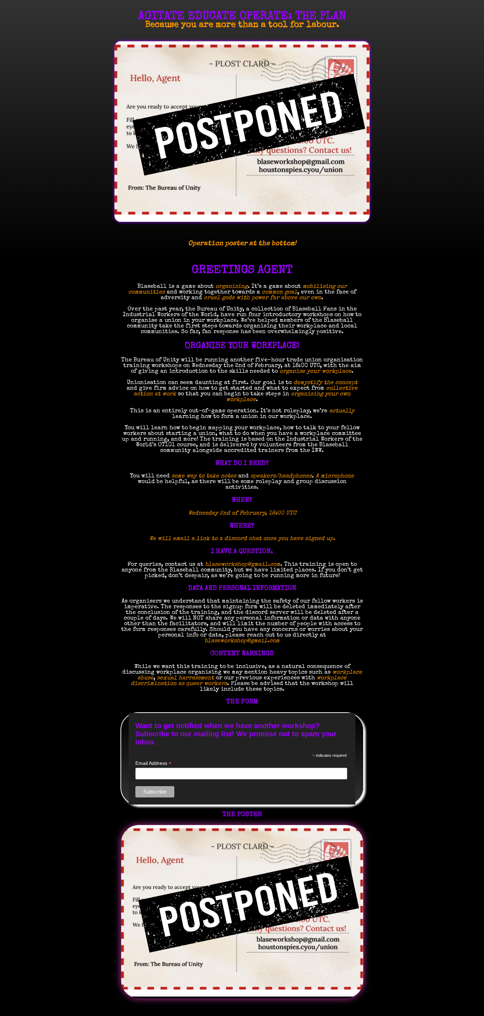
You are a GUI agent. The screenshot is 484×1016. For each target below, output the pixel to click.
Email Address (153, 763)
